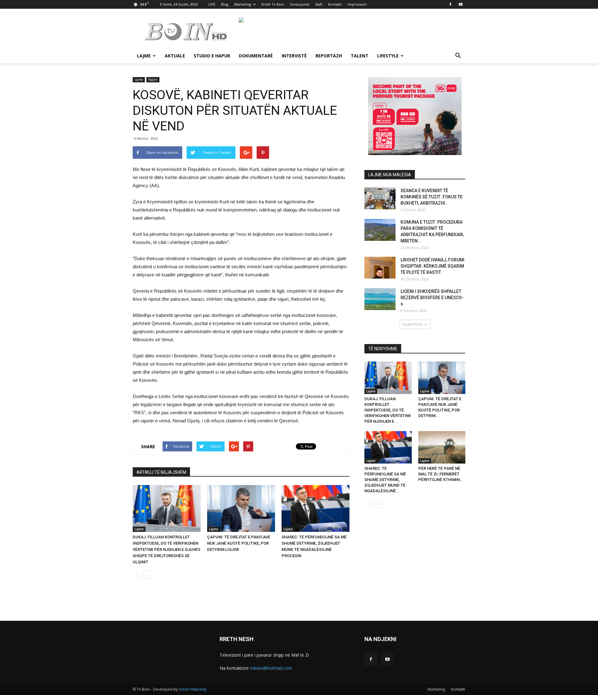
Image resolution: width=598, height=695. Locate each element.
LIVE (211, 4)
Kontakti (335, 4)
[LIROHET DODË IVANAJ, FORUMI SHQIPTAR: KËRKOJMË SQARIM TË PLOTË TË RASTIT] (380, 268)
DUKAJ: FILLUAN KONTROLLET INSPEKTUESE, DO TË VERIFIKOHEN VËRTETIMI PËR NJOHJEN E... (387, 410)
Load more (413, 324)
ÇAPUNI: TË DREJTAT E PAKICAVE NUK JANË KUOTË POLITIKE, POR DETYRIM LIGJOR (238, 543)
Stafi (318, 4)
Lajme (144, 56)
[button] (457, 56)
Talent (359, 56)
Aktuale (175, 56)
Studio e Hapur (212, 56)
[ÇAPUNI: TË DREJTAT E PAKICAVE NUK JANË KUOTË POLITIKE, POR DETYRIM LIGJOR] (241, 508)
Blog (224, 4)
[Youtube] (460, 4)
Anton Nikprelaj (192, 689)
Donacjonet (299, 4)
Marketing (242, 4)
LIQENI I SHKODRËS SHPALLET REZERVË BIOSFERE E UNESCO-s (432, 297)
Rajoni (153, 79)
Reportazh (329, 56)
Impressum (357, 4)
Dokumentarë (256, 56)
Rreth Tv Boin (272, 4)
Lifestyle (388, 56)
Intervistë (294, 56)
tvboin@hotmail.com (271, 668)
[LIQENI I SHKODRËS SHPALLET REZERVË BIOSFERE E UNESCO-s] (380, 299)
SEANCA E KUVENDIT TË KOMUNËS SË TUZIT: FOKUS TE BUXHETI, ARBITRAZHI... (432, 197)
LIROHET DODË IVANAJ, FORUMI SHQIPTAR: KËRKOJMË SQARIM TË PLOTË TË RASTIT (432, 266)
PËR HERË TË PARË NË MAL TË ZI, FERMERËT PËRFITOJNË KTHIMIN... (440, 474)
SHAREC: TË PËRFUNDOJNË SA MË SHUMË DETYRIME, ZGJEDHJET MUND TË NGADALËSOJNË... (385, 479)
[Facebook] (450, 4)
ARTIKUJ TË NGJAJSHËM (161, 472)
